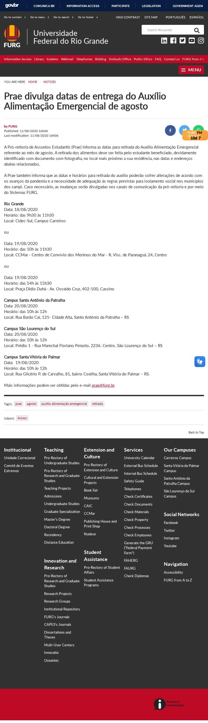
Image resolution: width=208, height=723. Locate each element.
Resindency (53, 535)
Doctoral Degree (57, 527)
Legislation (151, 6)
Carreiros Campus (177, 458)
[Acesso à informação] (170, 704)
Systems (52, 59)
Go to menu (39, 17)
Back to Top (196, 432)
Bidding (100, 59)
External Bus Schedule (141, 465)
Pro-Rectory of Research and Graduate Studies (62, 476)
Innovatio (51, 652)
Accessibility (173, 572)
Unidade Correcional (19, 458)
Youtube (170, 546)
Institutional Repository (62, 609)
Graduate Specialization (62, 511)
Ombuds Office (120, 59)
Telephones (84, 59)
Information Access (17, 59)
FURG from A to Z (178, 580)
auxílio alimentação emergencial (64, 404)
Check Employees (138, 535)
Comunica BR (44, 6)
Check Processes (137, 527)
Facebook (171, 522)
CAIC (88, 506)
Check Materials (136, 512)
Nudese (90, 534)
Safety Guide (134, 481)
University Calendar (139, 458)
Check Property (136, 519)
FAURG (130, 568)
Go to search (63, 17)
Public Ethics (143, 59)
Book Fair (91, 490)
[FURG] (15, 27)
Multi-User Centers (59, 645)
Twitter (169, 530)
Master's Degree (57, 519)
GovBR (12, 5)
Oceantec (51, 660)
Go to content (15, 17)
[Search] (196, 30)
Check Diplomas (136, 576)
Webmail (67, 59)
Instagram (171, 538)
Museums (91, 498)
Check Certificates (138, 496)
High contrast (128, 17)
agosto (31, 404)
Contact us (172, 59)
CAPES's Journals (57, 624)
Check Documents (138, 504)
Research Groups (57, 601)
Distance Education (59, 542)
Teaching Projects (57, 488)
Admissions (53, 496)
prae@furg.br (103, 385)
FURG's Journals (57, 617)
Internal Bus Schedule (140, 473)
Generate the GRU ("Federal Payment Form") (138, 548)
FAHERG (131, 560)
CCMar (89, 513)
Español (197, 17)
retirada (97, 404)
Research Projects (58, 593)
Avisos (22, 418)
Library (39, 59)
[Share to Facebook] (170, 130)
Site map (151, 17)
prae (18, 404)
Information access (83, 6)
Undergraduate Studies (62, 504)
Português (176, 17)
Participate (121, 6)
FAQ (158, 59)
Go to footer (88, 17)
